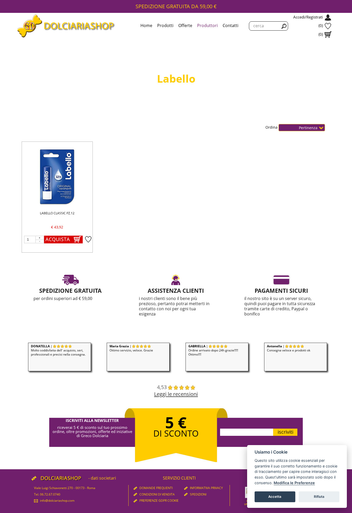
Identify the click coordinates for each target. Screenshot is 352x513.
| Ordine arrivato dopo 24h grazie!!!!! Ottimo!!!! (213, 350)
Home (146, 25)
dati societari (103, 478)
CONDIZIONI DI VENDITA (157, 494)
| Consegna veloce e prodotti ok (288, 348)
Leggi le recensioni (176, 393)
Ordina (272, 127)
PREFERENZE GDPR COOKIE (159, 500)
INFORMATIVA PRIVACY (206, 488)
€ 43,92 (57, 227)
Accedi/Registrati (308, 17)
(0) (321, 25)
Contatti (230, 25)
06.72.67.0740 (50, 494)
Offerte (185, 25)
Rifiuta (319, 496)
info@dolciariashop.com (56, 500)
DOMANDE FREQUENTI (156, 488)
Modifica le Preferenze (294, 483)
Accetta (274, 496)
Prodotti (165, 25)
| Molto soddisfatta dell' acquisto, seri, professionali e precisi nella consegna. (58, 350)
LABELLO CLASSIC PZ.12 (57, 213)
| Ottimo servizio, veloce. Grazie (131, 348)
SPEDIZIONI (197, 494)
